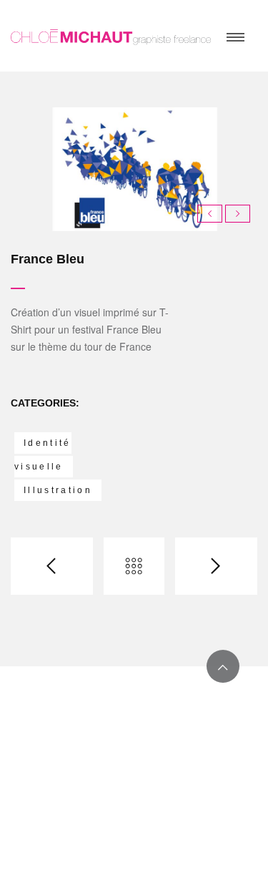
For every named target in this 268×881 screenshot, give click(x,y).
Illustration (58, 490)
